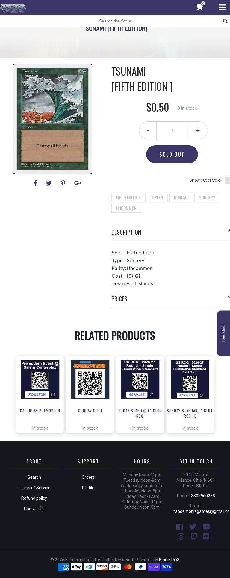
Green (157, 197)
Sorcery (207, 197)
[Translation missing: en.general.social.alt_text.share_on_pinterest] (64, 183)
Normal (181, 197)
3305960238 (203, 495)
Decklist (223, 333)
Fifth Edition (128, 197)
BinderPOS (169, 559)
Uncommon (126, 208)
